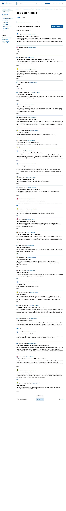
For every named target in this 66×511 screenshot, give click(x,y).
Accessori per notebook (5, 15)
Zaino (4, 31)
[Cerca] (38, 22)
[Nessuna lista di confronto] (56, 3)
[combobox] (26, 30)
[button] (28, 399)
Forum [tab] (23, 17)
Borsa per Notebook (5, 23)
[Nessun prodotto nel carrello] (63, 3)
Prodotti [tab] (18, 17)
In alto (62, 399)
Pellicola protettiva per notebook (7, 27)
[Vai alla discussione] (40, 38)
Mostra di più (40, 399)
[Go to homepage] (7, 3)
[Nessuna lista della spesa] (60, 3)
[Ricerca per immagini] (36, 3)
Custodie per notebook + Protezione (7, 19)
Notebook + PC (5, 11)
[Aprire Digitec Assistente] (53, 3)
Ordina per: (18, 30)
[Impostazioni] (41, 3)
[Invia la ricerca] (17, 3)
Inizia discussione (58, 26)
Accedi (47, 3)
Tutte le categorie (6, 9)
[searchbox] (27, 22)
